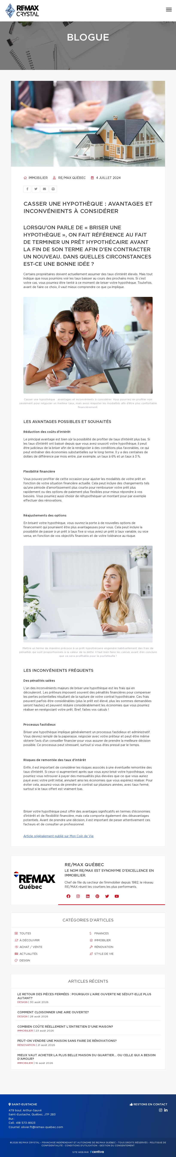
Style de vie (104, 954)
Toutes (25, 933)
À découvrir (29, 940)
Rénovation (103, 947)
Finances (101, 933)
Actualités (28, 954)
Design (24, 960)
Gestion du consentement (117, 1146)
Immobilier (38, 178)
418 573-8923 (25, 1123)
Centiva (97, 1151)
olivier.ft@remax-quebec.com (42, 1127)
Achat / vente (30, 947)
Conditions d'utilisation (81, 1146)
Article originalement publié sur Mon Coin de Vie (58, 836)
